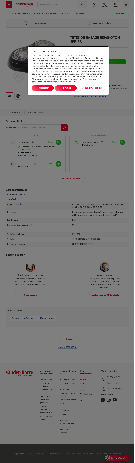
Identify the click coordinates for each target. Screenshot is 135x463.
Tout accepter (43, 88)
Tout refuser (66, 88)
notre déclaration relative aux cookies (58, 82)
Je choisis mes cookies (92, 88)
